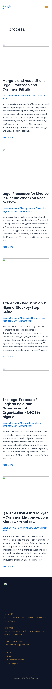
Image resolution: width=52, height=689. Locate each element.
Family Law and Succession (33, 208)
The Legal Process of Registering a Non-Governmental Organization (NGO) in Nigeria (21, 408)
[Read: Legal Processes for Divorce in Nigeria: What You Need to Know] (26, 168)
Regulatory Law (10, 211)
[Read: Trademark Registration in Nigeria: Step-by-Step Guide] (26, 278)
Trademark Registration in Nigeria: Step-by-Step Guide (24, 307)
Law (43, 317)
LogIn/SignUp (12, 663)
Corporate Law (28, 95)
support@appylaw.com (19, 644)
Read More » (8, 137)
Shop (9, 656)
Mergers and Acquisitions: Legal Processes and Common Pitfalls (24, 85)
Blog (9, 652)
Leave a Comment (11, 95)
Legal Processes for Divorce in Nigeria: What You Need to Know (26, 198)
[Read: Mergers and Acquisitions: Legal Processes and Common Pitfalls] (26, 59)
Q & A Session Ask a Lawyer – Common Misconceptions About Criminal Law (26, 517)
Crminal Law (27, 527)
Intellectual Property (31, 317)
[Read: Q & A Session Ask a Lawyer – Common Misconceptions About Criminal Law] (26, 492)
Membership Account (15, 659)
